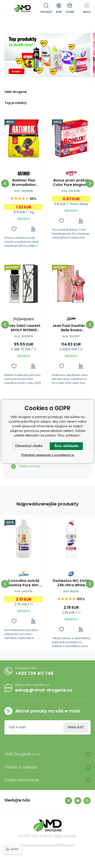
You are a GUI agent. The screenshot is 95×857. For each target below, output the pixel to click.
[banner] (22, 8)
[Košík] (70, 8)
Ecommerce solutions (37, 845)
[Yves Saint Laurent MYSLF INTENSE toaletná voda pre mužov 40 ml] (23, 284)
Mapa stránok (65, 836)
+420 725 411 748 (34, 673)
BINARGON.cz (65, 845)
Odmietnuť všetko (29, 446)
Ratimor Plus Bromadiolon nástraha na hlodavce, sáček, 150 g (23, 182)
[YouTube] (77, 800)
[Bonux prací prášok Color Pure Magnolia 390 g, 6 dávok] (71, 138)
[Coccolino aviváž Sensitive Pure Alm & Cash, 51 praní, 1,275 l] (23, 539)
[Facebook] (68, 800)
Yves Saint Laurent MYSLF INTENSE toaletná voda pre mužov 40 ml (23, 328)
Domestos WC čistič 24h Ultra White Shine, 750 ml (71, 583)
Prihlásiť (76, 727)
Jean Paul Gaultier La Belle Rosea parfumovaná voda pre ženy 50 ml (71, 328)
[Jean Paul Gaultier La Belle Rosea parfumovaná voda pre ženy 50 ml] (71, 284)
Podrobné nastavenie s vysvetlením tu (47, 455)
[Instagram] (87, 800)
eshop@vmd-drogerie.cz (43, 690)
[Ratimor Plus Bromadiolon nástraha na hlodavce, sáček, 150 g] (23, 138)
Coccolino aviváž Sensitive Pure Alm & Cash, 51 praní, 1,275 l (24, 583)
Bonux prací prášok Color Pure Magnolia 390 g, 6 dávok (71, 182)
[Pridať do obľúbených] (14, 228)
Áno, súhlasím (66, 446)
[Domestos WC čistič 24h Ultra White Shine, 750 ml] (71, 539)
